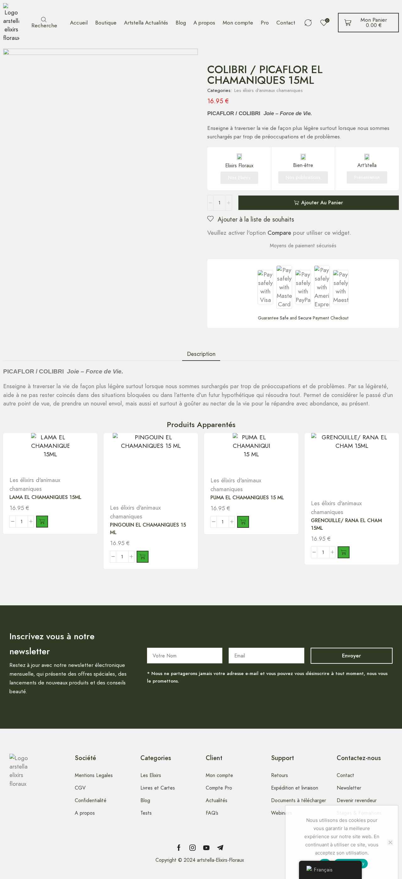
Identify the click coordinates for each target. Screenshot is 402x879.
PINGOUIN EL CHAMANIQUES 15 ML (148, 528)
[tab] (201, 354)
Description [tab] (201, 354)
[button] (43, 22)
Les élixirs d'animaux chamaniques (268, 90)
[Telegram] (220, 847)
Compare (279, 232)
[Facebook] (179, 847)
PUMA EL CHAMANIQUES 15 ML (247, 497)
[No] (390, 842)
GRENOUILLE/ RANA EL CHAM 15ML (346, 524)
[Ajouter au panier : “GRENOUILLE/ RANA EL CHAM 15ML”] (344, 552)
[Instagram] (192, 847)
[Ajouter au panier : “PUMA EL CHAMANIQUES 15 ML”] (243, 522)
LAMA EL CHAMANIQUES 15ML (45, 497)
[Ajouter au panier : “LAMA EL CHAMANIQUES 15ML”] (42, 522)
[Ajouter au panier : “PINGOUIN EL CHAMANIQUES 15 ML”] (143, 557)
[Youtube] (206, 847)
